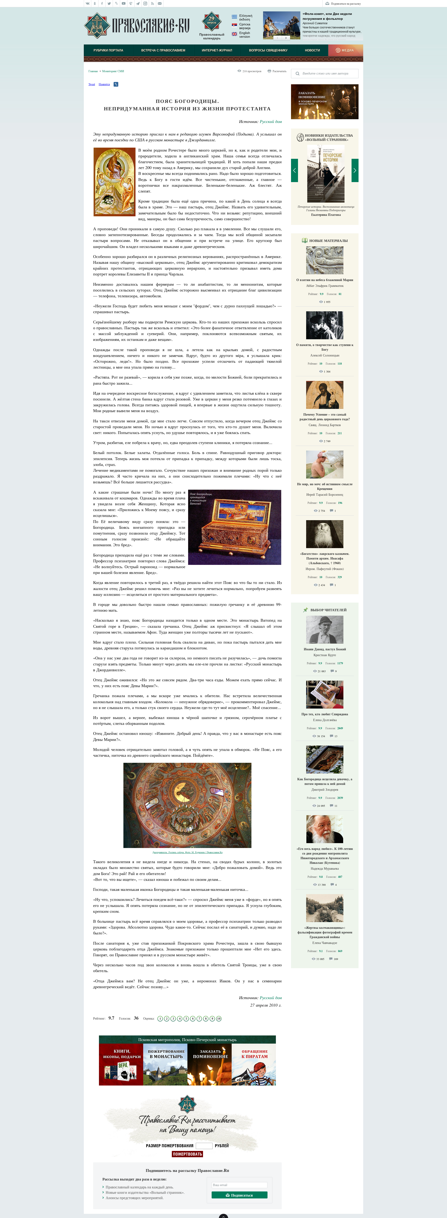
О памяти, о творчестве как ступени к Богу (324, 347)
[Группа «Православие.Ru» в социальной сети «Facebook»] (102, 3)
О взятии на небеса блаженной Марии (324, 279)
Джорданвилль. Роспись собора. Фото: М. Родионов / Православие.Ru (187, 852)
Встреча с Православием (163, 50)
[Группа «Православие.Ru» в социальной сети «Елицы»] (131, 3)
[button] (277, 38)
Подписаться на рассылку (346, 3)
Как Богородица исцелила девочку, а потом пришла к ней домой (324, 781)
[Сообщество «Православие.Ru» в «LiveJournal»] (116, 3)
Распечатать (279, 71)
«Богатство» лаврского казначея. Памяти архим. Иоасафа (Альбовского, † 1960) (324, 558)
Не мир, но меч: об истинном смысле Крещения (324, 486)
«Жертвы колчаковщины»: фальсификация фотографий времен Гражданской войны (325, 932)
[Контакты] (159, 3)
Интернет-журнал (217, 50)
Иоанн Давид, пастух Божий (325, 649)
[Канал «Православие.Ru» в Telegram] (138, 3)
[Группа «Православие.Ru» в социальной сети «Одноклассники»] (94, 3)
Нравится (104, 84)
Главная (93, 71)
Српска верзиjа (245, 26)
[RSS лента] (152, 3)
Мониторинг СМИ (113, 71)
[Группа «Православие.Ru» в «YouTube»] (123, 3)
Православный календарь (211, 36)
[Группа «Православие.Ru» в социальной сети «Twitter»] (109, 3)
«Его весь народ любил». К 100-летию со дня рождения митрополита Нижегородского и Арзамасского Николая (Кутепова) (325, 855)
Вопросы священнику (268, 50)
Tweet (91, 84)
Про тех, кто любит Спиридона (324, 714)
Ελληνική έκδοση (245, 17)
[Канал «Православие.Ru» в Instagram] (145, 3)
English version (244, 34)
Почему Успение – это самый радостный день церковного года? (325, 416)
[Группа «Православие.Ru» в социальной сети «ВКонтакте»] (87, 3)
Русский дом (271, 121)
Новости (312, 50)
